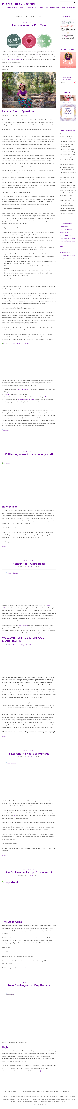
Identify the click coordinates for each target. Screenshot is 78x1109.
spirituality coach (71, 255)
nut (63, 249)
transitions (62, 263)
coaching (71, 229)
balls (65, 226)
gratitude (64, 241)
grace (61, 241)
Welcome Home (12, 7)
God (73, 238)
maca (65, 246)
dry (60, 238)
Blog (41, 7)
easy (62, 238)
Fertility (67, 238)
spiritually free (63, 258)
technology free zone (64, 260)
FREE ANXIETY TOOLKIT (52, 7)
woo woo (69, 263)
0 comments (31, 457)
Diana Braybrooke (19, 4)
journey (67, 243)
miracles (72, 246)
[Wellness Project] (68, 120)
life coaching (72, 243)
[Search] (74, 82)
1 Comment (31, 28)
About (21, 7)
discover (70, 235)
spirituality (64, 255)
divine (73, 235)
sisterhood (67, 252)
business (64, 229)
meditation (68, 246)
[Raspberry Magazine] (68, 100)
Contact (72, 11)
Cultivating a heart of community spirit (29, 454)
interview (63, 244)
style (67, 258)
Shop (63, 7)
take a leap (73, 258)
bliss (67, 226)
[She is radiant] (68, 103)
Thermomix (70, 260)
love (61, 246)
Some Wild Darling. (23, 389)
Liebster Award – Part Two (29, 25)
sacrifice (69, 249)
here (36, 54)
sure (69, 258)
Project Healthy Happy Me (14, 59)
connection (64, 235)
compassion (62, 232)
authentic (62, 226)
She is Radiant (23, 625)
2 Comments (31, 566)
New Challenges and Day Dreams (29, 985)
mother (61, 249)
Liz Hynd (7, 394)
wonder (66, 263)
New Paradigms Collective (26, 399)
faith (65, 238)
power (66, 249)
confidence (67, 232)
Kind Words (71, 7)
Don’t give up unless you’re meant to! (29, 872)
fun (70, 238)
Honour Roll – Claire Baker (29, 563)
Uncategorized (29, 22)
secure (72, 249)
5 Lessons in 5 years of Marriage (29, 753)
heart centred (70, 241)
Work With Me (31, 7)
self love (63, 252)
